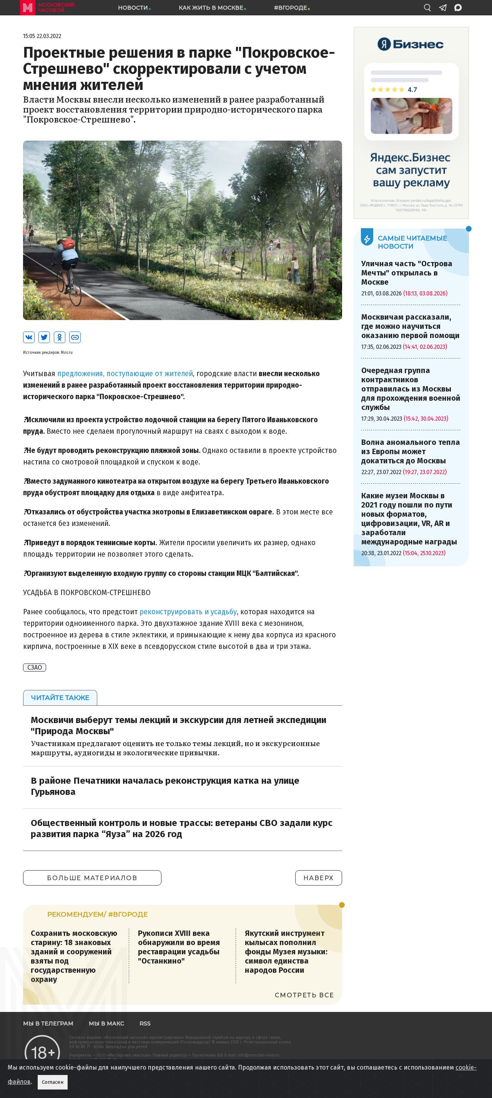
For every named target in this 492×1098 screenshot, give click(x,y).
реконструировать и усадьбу (188, 611)
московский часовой (56, 7)
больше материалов (92, 878)
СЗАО (34, 667)
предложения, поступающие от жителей (125, 373)
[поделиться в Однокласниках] (59, 337)
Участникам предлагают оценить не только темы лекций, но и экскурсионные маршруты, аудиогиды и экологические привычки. (175, 748)
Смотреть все (304, 995)
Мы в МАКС (106, 1023)
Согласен (52, 1082)
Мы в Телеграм (48, 1023)
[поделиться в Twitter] (44, 337)
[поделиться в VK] (29, 337)
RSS (145, 1023)
